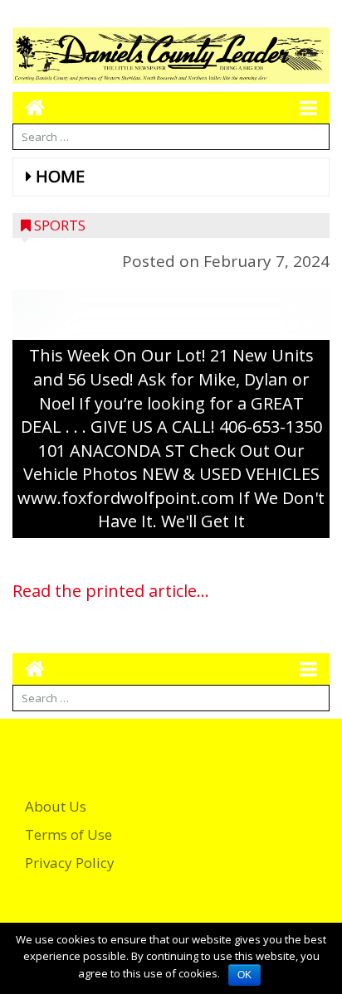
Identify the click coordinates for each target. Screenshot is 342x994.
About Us (55, 806)
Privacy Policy (70, 862)
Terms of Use (68, 834)
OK (244, 975)
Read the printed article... (110, 590)
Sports (60, 225)
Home (60, 176)
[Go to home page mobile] (28, 107)
